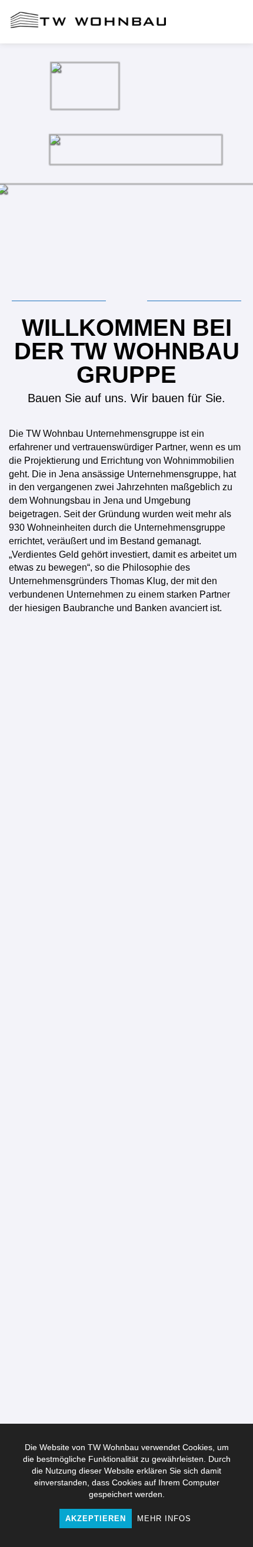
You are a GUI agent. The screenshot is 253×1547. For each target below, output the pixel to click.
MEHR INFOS (164, 1518)
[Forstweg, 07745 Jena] (189, 1232)
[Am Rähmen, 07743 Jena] (63, 1337)
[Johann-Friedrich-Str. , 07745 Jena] (63, 1126)
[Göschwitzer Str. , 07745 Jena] (189, 1126)
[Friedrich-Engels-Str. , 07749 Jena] (189, 1337)
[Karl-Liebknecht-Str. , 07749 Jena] (189, 915)
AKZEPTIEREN (95, 1518)
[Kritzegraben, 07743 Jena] (63, 1020)
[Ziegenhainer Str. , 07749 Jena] (189, 1020)
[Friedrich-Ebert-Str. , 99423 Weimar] (63, 915)
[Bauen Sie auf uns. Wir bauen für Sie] (88, 21)
